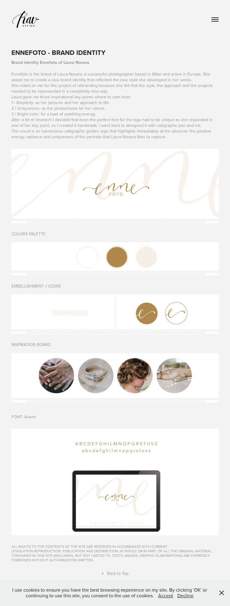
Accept (165, 595)
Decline (185, 595)
